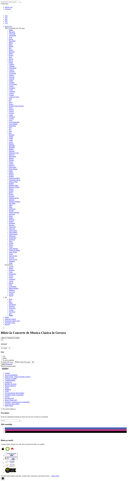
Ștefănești (12, 223)
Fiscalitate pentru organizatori (14, 395)
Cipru (10, 272)
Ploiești (11, 174)
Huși (10, 127)
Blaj (10, 48)
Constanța (12, 88)
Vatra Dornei (13, 256)
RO (6, 16)
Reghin (11, 191)
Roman (11, 194)
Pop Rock (12, 312)
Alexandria (12, 35)
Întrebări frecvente (10, 384)
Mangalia (12, 145)
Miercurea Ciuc (14, 153)
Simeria (11, 211)
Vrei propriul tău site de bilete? (14, 393)
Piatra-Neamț (13, 169)
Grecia (11, 281)
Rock (10, 299)
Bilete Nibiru (9, 405)
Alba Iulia (12, 34)
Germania (12, 279)
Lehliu (11, 138)
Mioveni (11, 155)
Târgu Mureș (13, 232)
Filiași (11, 108)
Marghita (12, 147)
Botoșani (12, 52)
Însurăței (11, 135)
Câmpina (12, 66)
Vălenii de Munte (14, 250)
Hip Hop (12, 306)
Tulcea (11, 245)
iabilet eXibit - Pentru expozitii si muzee (17, 377)
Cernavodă (12, 73)
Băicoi (11, 43)
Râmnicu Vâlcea (14, 187)
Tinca (10, 241)
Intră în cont (8, 7)
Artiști (7, 387)
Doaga (11, 104)
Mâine (5, 358)
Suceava (11, 225)
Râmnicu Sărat (13, 185)
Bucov (11, 61)
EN (6, 17)
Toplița (11, 243)
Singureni (12, 214)
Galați (11, 115)
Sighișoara (12, 209)
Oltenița (11, 160)
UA (6, 23)
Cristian (11, 95)
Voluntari (12, 261)
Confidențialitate (10, 380)
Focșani (11, 113)
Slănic (11, 216)
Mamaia (11, 144)
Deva (10, 102)
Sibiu (10, 207)
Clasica (11, 310)
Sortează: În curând (13, 338)
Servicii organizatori (11, 375)
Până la (19, 362)
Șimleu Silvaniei (14, 212)
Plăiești (11, 173)
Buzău (11, 62)
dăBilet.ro (8, 389)
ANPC (7, 391)
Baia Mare (12, 41)
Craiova (11, 93)
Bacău (11, 39)
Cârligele (12, 71)
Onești (11, 162)
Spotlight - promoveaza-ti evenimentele (17, 402)
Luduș (11, 140)
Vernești (11, 257)
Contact (7, 373)
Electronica (12, 304)
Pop (10, 301)
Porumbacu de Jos (14, 180)
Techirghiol (12, 238)
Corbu (11, 90)
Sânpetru (12, 200)
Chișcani (11, 77)
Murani (11, 158)
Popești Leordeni (14, 178)
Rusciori (11, 196)
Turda (11, 247)
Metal (10, 303)
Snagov (11, 221)
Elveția (11, 276)
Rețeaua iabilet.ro (10, 386)
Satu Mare (12, 203)
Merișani (11, 151)
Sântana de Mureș (14, 201)
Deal (10, 99)
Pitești (11, 171)
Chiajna (11, 75)
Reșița (11, 192)
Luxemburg (12, 286)
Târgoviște (12, 227)
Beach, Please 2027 (11, 400)
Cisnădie (11, 82)
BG (6, 19)
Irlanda (11, 283)
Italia (10, 285)
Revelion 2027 (9, 398)
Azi (4, 356)
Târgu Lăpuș (13, 230)
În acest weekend (8, 360)
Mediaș (11, 149)
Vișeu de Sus (13, 259)
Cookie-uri (8, 382)
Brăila (11, 53)
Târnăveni (12, 236)
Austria (11, 266)
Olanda (11, 294)
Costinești (12, 91)
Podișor (11, 176)
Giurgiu (11, 118)
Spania (11, 295)
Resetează (9, 364)
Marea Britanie (13, 288)
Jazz (10, 313)
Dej (10, 100)
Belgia (11, 268)
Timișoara (12, 239)
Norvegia (12, 292)
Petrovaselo (12, 167)
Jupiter (11, 136)
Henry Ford (55, 476)
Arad (10, 37)
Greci (10, 120)
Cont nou (8, 9)
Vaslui (11, 254)
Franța (11, 277)
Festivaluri (12, 308)
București (12, 32)
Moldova (12, 290)
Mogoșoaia (12, 156)
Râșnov (11, 189)
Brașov (11, 55)
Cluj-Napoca (13, 84)
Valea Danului (13, 248)
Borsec (11, 50)
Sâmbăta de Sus (14, 198)
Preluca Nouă (13, 182)
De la (2, 362)
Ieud (10, 131)
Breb (10, 57)
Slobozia (11, 220)
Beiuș (10, 44)
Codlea (11, 86)
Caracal (11, 70)
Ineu (10, 133)
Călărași (11, 64)
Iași (10, 129)
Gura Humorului (14, 122)
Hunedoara (12, 126)
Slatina (11, 218)
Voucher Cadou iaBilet (12, 404)
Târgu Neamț (13, 234)
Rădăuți (11, 183)
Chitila (11, 80)
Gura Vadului (13, 124)
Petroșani (12, 165)
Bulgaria (11, 270)
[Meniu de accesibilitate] (3, 478)
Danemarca (12, 274)
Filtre (4, 338)
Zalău (10, 263)
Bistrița (11, 46)
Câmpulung (12, 68)
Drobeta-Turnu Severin (16, 106)
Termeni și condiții (11, 378)
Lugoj (11, 142)
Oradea (11, 164)
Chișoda (11, 79)
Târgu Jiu (12, 229)
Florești (11, 109)
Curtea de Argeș (14, 97)
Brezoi (11, 59)
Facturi (7, 396)
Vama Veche (13, 252)
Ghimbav (12, 117)
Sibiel (10, 205)
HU (6, 21)
